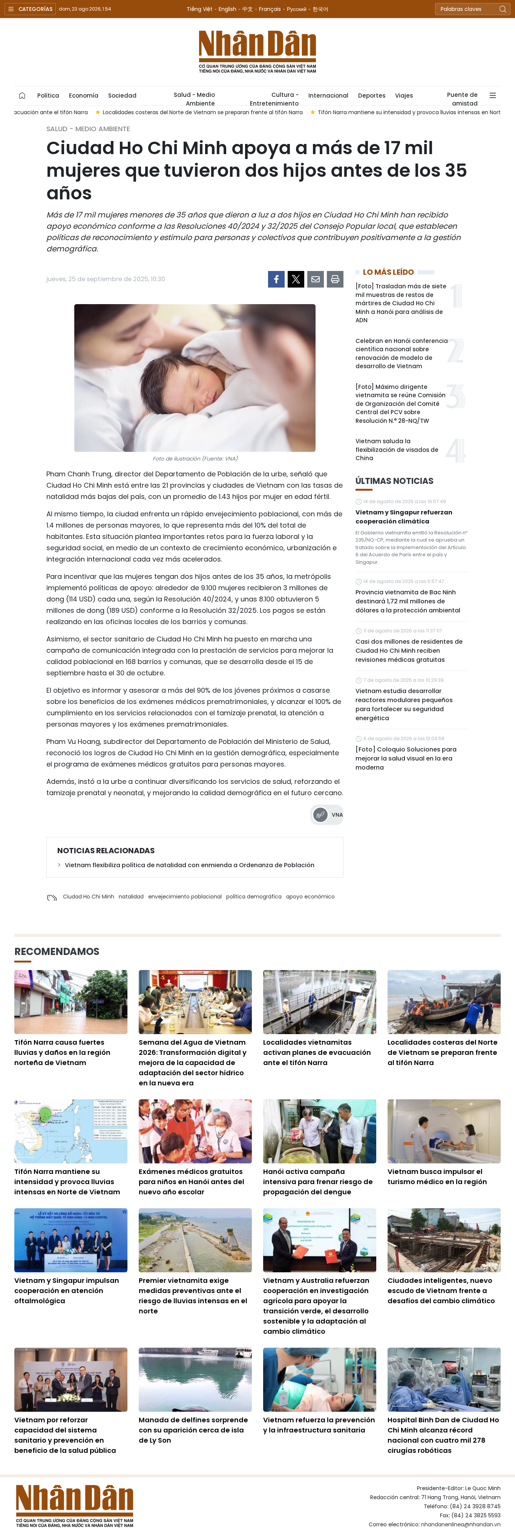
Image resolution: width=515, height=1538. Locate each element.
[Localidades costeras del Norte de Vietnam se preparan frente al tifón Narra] (444, 1002)
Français (270, 9)
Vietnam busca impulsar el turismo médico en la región (437, 1176)
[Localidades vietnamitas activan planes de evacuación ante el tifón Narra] (319, 1002)
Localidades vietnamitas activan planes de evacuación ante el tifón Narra (317, 1052)
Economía (83, 95)
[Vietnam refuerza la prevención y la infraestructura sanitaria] (319, 1380)
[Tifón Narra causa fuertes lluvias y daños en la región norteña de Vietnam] (70, 1002)
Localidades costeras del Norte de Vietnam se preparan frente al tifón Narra (443, 1052)
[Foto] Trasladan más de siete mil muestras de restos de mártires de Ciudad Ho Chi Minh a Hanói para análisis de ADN (401, 303)
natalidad (131, 896)
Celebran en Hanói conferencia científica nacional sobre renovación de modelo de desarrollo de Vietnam (402, 353)
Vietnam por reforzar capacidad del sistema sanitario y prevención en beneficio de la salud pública (65, 1435)
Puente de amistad (462, 98)
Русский (297, 9)
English (227, 9)
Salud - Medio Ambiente (194, 98)
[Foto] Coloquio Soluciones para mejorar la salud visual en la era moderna (406, 758)
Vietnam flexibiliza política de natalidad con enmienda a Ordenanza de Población (189, 865)
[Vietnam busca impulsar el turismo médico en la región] (444, 1131)
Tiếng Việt (200, 9)
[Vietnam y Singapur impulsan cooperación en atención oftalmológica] (70, 1240)
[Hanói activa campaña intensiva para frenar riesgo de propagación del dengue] (319, 1131)
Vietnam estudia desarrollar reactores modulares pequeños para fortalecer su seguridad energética (404, 704)
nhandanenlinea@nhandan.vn (461, 1524)
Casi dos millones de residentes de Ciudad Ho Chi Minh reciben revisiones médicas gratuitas (409, 650)
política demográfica (254, 896)
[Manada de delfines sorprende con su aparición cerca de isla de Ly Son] (195, 1380)
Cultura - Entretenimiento (274, 98)
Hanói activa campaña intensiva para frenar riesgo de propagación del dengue (318, 1182)
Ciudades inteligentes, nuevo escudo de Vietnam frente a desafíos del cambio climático (441, 1290)
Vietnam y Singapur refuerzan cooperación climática (404, 517)
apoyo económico (310, 896)
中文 (247, 9)
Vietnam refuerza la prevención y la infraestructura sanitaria (319, 1425)
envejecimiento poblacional (185, 896)
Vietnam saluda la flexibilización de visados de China (397, 449)
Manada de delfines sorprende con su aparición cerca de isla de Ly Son (193, 1430)
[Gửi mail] (315, 279)
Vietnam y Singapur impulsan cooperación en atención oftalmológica (66, 1290)
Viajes (404, 95)
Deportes (371, 95)
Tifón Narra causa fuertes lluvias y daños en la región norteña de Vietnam (62, 1052)
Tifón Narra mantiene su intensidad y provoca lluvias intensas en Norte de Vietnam (67, 1182)
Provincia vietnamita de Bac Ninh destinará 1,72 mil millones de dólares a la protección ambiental (408, 601)
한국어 (320, 9)
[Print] (335, 279)
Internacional (328, 95)
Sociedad (122, 95)
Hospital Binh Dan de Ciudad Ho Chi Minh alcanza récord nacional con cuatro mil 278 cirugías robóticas (443, 1435)
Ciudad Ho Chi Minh (88, 896)
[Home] (22, 95)
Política (48, 95)
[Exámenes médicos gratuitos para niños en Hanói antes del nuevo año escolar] (195, 1131)
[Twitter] (296, 279)
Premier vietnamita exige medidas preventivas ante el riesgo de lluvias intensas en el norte (193, 1296)
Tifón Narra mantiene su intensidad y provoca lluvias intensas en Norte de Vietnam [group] (346, 112)
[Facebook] (276, 279)
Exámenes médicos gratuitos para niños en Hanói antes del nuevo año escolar (191, 1182)
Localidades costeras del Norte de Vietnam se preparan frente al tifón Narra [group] (122, 112)
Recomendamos (57, 951)
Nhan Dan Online (257, 52)
